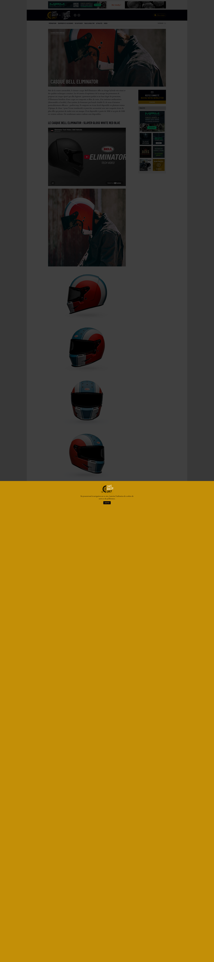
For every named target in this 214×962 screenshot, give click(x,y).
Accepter (107, 503)
